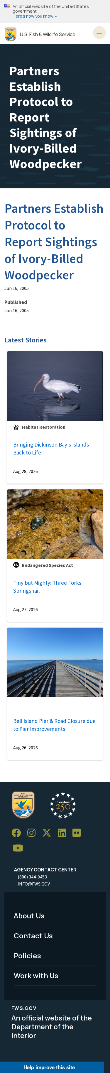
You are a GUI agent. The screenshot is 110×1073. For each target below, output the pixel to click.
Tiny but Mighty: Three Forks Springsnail (47, 586)
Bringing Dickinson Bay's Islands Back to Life (51, 448)
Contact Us (33, 935)
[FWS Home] (10, 34)
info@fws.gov (34, 884)
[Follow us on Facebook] (18, 833)
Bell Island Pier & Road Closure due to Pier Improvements (54, 724)
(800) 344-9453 (32, 877)
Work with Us (36, 975)
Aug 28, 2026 (25, 471)
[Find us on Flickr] (78, 833)
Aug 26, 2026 (25, 748)
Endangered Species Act (47, 565)
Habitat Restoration (43, 427)
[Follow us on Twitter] (48, 833)
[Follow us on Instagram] (33, 833)
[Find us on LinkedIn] (64, 833)
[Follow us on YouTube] (20, 848)
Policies (27, 955)
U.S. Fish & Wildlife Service (47, 34)
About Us (29, 915)
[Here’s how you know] (55, 11)
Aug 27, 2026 (25, 609)
